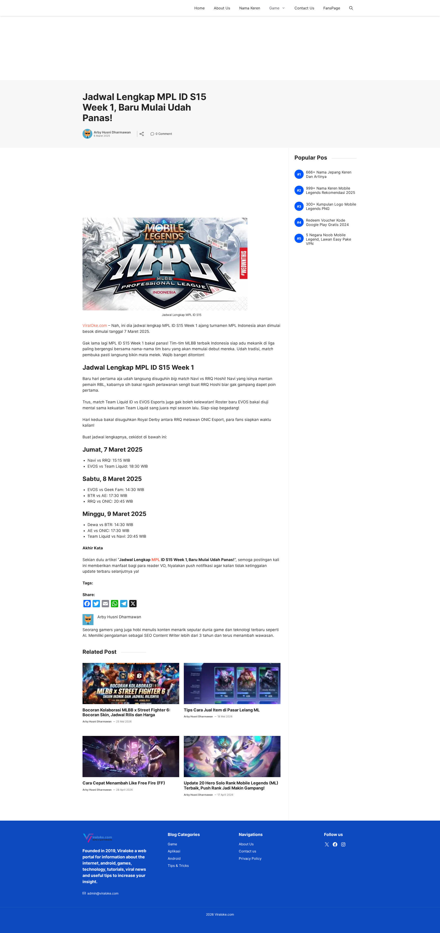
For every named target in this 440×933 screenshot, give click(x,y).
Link (154, 134)
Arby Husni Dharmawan (112, 132)
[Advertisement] (137, 48)
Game (274, 8)
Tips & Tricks (178, 865)
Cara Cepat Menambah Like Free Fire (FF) (123, 783)
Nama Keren (249, 8)
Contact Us (304, 8)
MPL (155, 559)
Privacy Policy (250, 858)
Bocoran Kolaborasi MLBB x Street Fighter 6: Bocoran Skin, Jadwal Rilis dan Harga (126, 712)
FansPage (331, 8)
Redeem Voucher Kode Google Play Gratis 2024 (327, 222)
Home (199, 8)
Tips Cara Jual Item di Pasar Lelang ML (222, 710)
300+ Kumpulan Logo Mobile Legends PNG (331, 206)
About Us (222, 8)
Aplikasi (174, 851)
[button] (351, 8)
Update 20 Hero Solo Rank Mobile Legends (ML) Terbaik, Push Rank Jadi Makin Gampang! (231, 785)
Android (174, 858)
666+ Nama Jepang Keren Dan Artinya (328, 174)
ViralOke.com (94, 325)
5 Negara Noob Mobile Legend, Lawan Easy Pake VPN (328, 239)
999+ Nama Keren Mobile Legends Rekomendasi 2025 (330, 190)
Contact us (247, 851)
